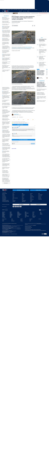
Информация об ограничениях (28, 226)
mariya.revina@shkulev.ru (4, 232)
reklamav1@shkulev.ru (39, 223)
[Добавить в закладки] (32, 25)
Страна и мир (40, 195)
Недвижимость (4, 9)
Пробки (29, 9)
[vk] (15, 206)
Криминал (23, 194)
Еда (13, 199)
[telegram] (13, 206)
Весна (13, 195)
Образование (23, 201)
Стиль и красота (40, 194)
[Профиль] (46, 11)
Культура (23, 195)
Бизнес (13, 194)
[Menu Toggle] (3, 11)
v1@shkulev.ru (10, 228)
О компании (3, 195)
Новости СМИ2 (14, 148)
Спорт (39, 193)
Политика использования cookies (28, 227)
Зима (22, 193)
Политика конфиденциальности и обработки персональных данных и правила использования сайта (35, 230)
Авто (13, 193)
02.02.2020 (15, 133)
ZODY (30, 9)
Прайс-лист (3, 194)
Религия (31, 200)
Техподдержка (4, 199)
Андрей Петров (16, 114)
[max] (19, 206)
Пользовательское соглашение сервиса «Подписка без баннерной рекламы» (33, 229)
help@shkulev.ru (7, 229)
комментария (15, 25)
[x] (20, 206)
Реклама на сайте (4, 193)
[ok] (17, 206)
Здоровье (14, 201)
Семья (31, 201)
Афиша (19, 9)
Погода (12, 9)
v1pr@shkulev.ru (34, 225)
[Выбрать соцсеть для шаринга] (34, 25)
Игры (32, 9)
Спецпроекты (40, 199)
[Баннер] (15, 13)
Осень (31, 194)
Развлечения (32, 199)
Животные (14, 200)
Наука (22, 199)
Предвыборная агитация (5, 200)
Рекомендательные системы (28, 228)
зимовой (14, 127)
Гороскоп (21, 9)
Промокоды (35, 9)
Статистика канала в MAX (5, 201)
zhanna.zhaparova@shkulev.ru (5, 231)
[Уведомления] (44, 11)
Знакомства (8, 9)
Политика (31, 195)
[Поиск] (43, 11)
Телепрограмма (15, 9)
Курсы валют (25, 9)
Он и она (31, 193)
